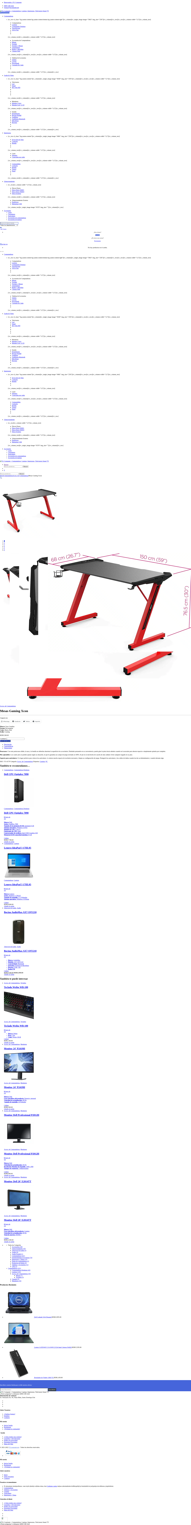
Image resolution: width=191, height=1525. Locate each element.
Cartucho (15, 141)
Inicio (2, 476)
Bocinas (14, 122)
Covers (14, 61)
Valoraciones (8, 748)
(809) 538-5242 (9, 6)
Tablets (14, 60)
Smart (14, 86)
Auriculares (11, 216)
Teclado (14, 44)
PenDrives (15, 202)
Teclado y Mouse (17, 46)
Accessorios (17, 1247)
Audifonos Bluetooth (18, 119)
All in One (15, 30)
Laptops (14, 25)
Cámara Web (16, 51)
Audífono (15, 117)
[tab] (97, 744)
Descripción (8, 744)
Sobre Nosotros (9, 1476)
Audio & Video (9, 75)
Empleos (6, 1416)
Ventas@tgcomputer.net (11, 7)
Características (8, 746)
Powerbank (15, 63)
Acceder (97, 235)
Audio (19, 908)
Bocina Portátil (16, 115)
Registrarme (97, 241)
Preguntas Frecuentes (10, 1442)
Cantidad (3, 739)
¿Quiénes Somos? (9, 1414)
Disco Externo (16, 193)
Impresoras (7, 133)
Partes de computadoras (20, 1261)
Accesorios (7, 211)
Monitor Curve (16, 103)
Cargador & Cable (17, 65)
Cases (10, 212)
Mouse (14, 42)
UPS (14, 1266)
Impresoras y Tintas (19, 1259)
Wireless (14, 155)
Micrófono (15, 121)
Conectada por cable (18, 157)
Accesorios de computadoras (17, 218)
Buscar (6, 464)
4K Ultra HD (16, 87)
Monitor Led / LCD (18, 105)
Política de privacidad (11, 1440)
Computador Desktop (18, 26)
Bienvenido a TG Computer (13, 2)
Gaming (42, 761)
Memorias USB (17, 204)
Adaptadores (16, 47)
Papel (13, 171)
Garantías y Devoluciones (12, 1438)
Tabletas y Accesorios (20, 1265)
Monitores (23, 1044)
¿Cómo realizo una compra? (13, 1437)
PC (47, 761)
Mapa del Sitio (8, 1444)
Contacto (7, 1417)
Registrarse (7, 1427)
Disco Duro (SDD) (18, 190)
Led (13, 84)
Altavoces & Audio (10, 908)
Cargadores (11, 214)
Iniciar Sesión (8, 1425)
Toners (14, 169)
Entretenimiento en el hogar (22, 1257)
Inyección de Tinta (18, 140)
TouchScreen (16, 28)
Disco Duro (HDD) (18, 192)
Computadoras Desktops (21, 770)
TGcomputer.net (14, 1447)
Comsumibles (16, 164)
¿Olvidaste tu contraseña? (12, 1429)
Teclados (23, 983)
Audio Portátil (17, 1254)
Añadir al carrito (5, 741)
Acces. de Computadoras (20, 476)
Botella (14, 143)
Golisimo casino (52, 1486)
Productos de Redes (19, 1263)
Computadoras (8, 16)
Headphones (16, 113)
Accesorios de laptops (15, 219)
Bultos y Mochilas (17, 49)
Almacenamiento (9, 181)
